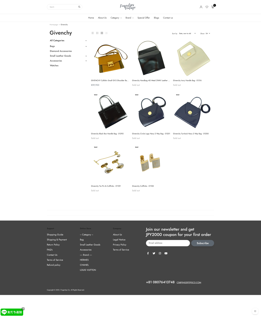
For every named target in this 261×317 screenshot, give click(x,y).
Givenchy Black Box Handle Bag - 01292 (107, 133)
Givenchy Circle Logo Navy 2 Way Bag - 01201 (151, 133)
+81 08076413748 (160, 282)
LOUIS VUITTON (88, 270)
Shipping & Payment (57, 239)
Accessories (56, 60)
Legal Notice (119, 239)
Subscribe (203, 243)
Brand (129, 17)
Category (115, 17)
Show (202, 33)
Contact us (168, 17)
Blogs (156, 17)
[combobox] (64, 7)
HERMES (84, 260)
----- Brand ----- (86, 255)
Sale (95, 95)
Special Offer (144, 17)
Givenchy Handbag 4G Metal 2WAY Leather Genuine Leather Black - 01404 (162, 80)
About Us (102, 17)
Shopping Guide (55, 234)
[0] (212, 7)
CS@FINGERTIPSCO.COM (189, 282)
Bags (52, 46)
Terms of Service (55, 260)
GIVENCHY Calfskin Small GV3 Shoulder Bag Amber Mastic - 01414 (118, 80)
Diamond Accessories (61, 51)
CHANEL (84, 265)
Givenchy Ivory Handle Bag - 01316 (187, 80)
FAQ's (49, 250)
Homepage (54, 24)
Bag (82, 239)
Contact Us (52, 255)
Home (91, 17)
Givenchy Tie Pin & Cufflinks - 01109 (106, 186)
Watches (54, 65)
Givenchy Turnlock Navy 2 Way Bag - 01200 (191, 133)
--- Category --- (86, 234)
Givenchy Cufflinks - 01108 (143, 186)
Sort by (174, 33)
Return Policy (53, 245)
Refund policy (53, 265)
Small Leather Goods (60, 56)
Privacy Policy (119, 245)
